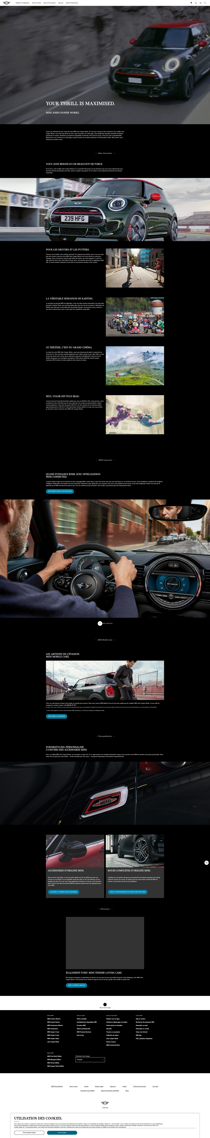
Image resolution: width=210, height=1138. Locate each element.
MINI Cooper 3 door (53, 1032)
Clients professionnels (83, 1029)
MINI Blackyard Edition (54, 1059)
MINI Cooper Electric (53, 1022)
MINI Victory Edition (53, 1063)
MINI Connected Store (113, 1045)
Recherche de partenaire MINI (145, 1022)
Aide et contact (140, 1019)
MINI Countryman (52, 1029)
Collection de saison (112, 1035)
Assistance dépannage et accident (116, 1022)
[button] (196, 3)
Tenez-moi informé (141, 1032)
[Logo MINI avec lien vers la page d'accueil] (105, 1103)
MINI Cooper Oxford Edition (55, 1066)
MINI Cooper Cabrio (53, 1038)
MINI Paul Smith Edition (54, 1056)
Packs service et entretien (114, 1025)
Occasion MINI (81, 1025)
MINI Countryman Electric (55, 1025)
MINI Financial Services (84, 1032)
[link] (191, 3)
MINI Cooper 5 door (53, 1035)
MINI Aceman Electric (54, 1019)
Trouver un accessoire (113, 1032)
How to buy (80, 1035)
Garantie (109, 1029)
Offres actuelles (82, 1019)
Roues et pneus (111, 1042)
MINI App (138, 1035)
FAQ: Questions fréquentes (144, 1038)
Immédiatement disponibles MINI (87, 1022)
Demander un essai (142, 1025)
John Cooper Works (53, 1042)
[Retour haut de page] (105, 1004)
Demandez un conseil (142, 1029)
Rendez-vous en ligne (112, 1019)
